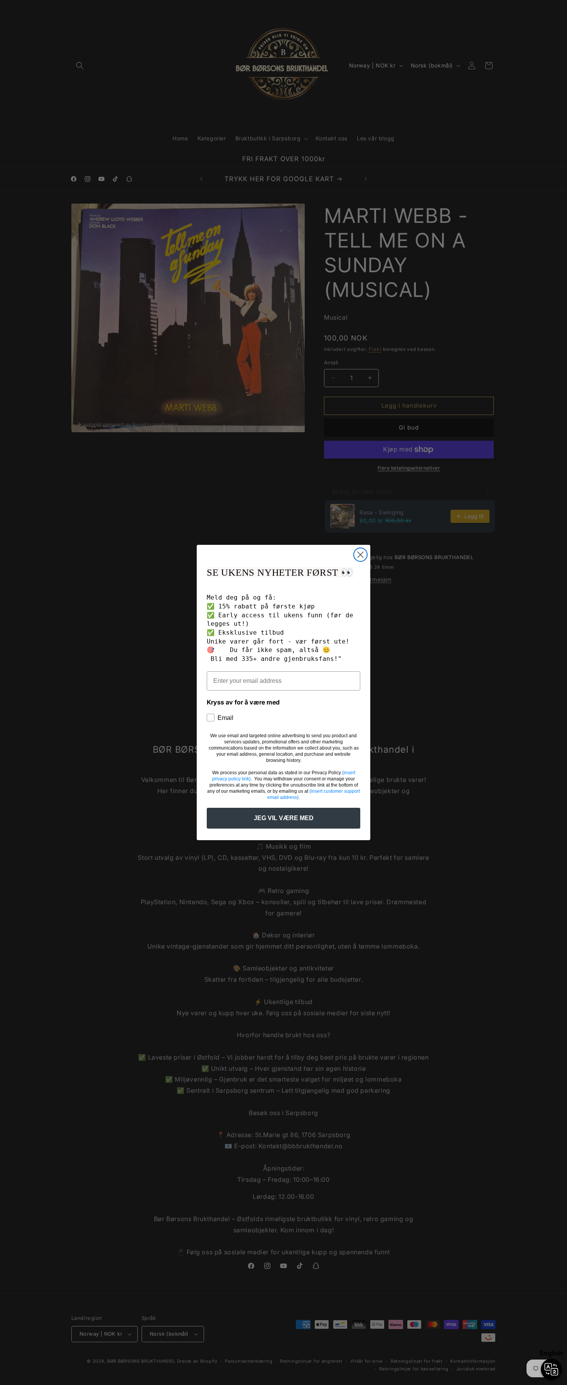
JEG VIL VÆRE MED (284, 818)
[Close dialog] (360, 554)
